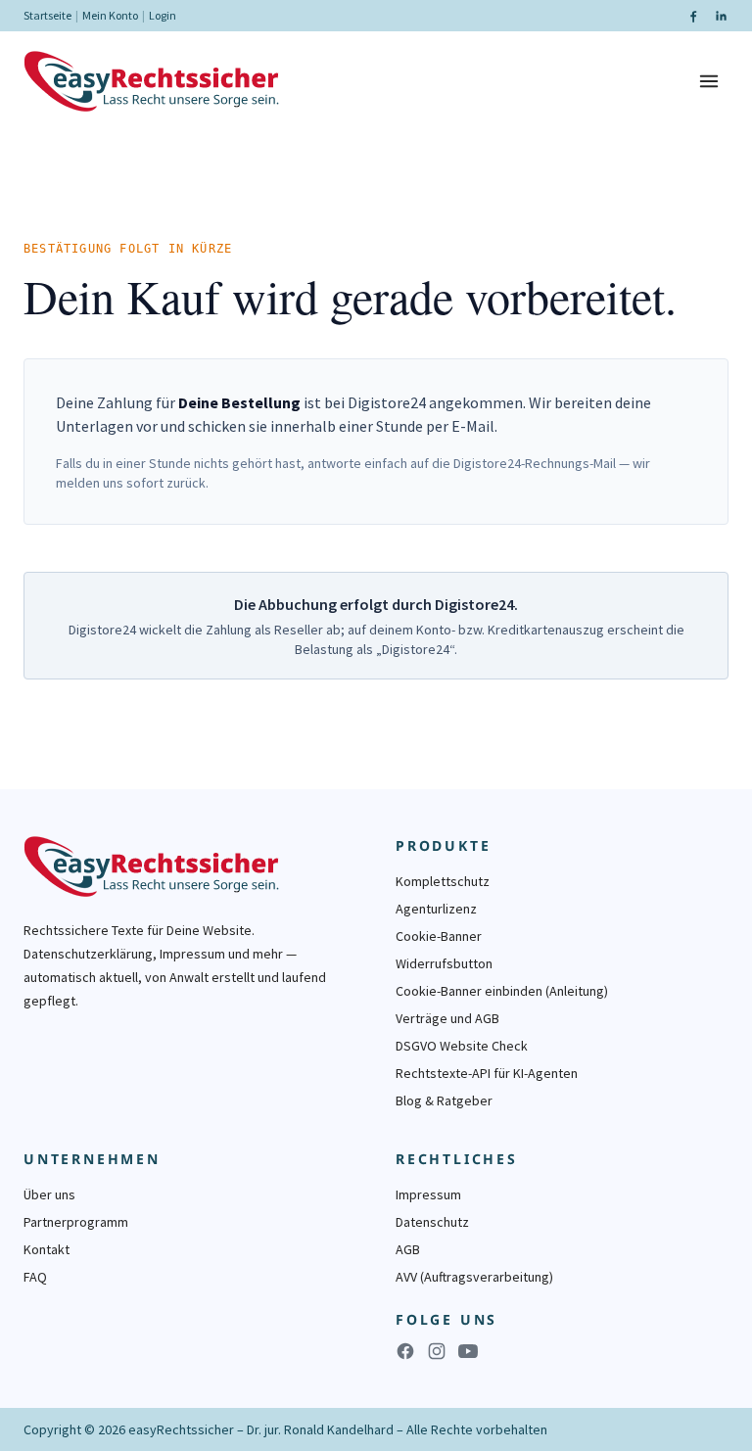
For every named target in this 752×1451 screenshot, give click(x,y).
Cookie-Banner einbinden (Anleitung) (502, 991)
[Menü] (708, 81)
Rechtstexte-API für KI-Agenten (487, 1073)
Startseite (47, 15)
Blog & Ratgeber (444, 1100)
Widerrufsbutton (444, 963)
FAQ (35, 1277)
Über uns (49, 1194)
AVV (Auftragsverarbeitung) (474, 1277)
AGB (408, 1249)
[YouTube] (468, 1351)
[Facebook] (693, 15)
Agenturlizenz (436, 908)
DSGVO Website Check (462, 1045)
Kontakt (47, 1249)
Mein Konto (110, 15)
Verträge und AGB (447, 1018)
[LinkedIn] (720, 15)
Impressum (428, 1194)
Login (162, 15)
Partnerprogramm (76, 1222)
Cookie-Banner (439, 936)
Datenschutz (432, 1222)
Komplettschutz (443, 881)
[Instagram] (436, 1351)
